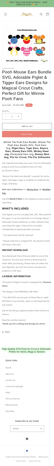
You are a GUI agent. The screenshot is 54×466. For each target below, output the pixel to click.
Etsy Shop (10, 411)
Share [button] (7, 332)
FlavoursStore (16, 457)
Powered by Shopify (29, 457)
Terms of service (35, 461)
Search (9, 367)
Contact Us (10, 380)
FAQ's (8, 392)
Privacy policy (21, 461)
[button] (5, 14)
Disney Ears (32, 189)
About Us (10, 374)
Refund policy (12, 405)
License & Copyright (14, 386)
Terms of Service (13, 398)
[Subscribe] (41, 428)
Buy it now (27, 134)
